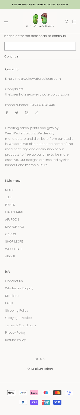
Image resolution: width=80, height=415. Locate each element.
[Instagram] (26, 112)
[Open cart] (74, 21)
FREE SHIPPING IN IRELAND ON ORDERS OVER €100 (40, 4)
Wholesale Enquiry (19, 288)
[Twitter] (16, 112)
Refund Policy (15, 340)
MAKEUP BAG (14, 226)
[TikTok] (36, 112)
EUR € (38, 359)
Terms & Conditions (20, 325)
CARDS (10, 234)
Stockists (12, 295)
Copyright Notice (18, 317)
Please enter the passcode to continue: (35, 36)
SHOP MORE (14, 241)
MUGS (9, 190)
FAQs (9, 303)
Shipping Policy (16, 310)
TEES (8, 197)
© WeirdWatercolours (40, 369)
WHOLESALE (13, 249)
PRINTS (10, 204)
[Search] (67, 21)
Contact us (14, 281)
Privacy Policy (15, 332)
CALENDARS (14, 212)
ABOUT (10, 256)
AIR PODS (12, 219)
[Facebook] (6, 112)
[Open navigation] (6, 21)
